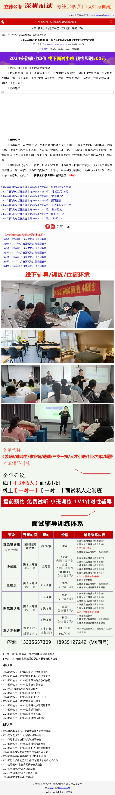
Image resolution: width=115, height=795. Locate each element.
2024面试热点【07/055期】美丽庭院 (22, 709)
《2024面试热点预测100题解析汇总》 (24, 234)
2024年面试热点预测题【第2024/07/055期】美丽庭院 (31, 200)
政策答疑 (54, 28)
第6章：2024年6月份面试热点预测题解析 (25, 243)
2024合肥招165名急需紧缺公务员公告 (22, 764)
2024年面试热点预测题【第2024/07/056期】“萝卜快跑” (32, 196)
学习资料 (65, 28)
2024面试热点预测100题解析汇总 (57, 44)
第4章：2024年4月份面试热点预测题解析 (25, 252)
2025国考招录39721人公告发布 (19, 768)
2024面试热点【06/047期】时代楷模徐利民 (25, 672)
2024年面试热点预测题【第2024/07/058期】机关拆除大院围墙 (36, 187)
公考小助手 (42, 49)
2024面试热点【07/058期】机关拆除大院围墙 (26, 748)
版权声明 (47, 784)
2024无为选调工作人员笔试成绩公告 (22, 735)
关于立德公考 (75, 784)
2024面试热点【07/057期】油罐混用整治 (33, 654)
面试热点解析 (39, 35)
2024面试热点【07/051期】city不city (21, 693)
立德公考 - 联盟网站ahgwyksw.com (57, 21)
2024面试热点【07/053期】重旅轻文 (22, 701)
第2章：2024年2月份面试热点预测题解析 (25, 261)
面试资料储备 (25, 35)
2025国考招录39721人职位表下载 (20, 773)
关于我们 (86, 15)
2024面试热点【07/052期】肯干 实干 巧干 (25, 697)
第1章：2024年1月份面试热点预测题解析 (25, 266)
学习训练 (12, 35)
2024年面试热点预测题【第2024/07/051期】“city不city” (32, 218)
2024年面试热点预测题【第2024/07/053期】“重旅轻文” (32, 209)
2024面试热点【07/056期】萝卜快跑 (22, 713)
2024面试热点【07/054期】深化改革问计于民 (26, 705)
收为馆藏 (75, 49)
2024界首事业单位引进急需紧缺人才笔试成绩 (27, 731)
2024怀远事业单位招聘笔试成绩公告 (22, 739)
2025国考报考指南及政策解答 (18, 777)
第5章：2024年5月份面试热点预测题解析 (25, 248)
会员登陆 (78, 15)
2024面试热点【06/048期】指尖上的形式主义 (26, 676)
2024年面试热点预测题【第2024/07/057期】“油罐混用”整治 (34, 191)
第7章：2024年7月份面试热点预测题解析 (25, 239)
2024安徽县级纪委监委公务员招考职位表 (24, 756)
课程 (74, 28)
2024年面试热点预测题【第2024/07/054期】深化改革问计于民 (36, 205)
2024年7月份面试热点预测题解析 (20, 688)
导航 (81, 28)
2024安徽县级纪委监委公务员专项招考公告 (35, 658)
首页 (33, 28)
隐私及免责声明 (60, 784)
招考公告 (43, 28)
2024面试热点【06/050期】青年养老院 (23, 684)
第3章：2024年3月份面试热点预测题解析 (25, 257)
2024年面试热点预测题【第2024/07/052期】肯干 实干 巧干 (34, 214)
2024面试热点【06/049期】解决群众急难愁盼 (26, 680)
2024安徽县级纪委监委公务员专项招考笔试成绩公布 (30, 760)
